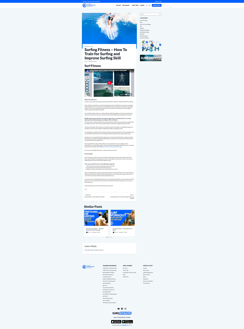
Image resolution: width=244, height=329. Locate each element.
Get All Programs (107, 283)
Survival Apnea (106, 300)
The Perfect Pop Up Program (109, 302)
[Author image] (87, 232)
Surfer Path (125, 270)
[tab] (106, 237)
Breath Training (143, 20)
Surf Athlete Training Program (110, 294)
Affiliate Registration (148, 272)
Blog (124, 274)
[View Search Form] (147, 5)
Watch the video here (91, 99)
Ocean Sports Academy (108, 287)
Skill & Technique (144, 36)
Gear (141, 22)
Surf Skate (105, 296)
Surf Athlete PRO (107, 292)
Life (141, 26)
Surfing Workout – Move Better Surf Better (95, 196)
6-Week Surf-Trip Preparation (110, 270)
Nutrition (142, 34)
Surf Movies (126, 276)
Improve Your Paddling (145, 24)
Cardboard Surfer (107, 276)
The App (118, 5)
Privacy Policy (146, 283)
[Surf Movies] (150, 58)
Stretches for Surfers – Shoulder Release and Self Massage (95, 229)
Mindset (142, 28)
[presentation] (96, 218)
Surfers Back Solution (108, 298)
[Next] (133, 223)
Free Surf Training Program (109, 281)
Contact (145, 268)
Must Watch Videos (89, 46)
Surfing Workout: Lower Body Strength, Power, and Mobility (122, 196)
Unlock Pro (156, 5)
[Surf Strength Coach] (88, 267)
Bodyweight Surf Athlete (108, 272)
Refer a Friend (146, 274)
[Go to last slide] (86, 223)
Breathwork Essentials (108, 274)
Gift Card (105, 285)
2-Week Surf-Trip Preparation (110, 268)
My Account (146, 270)
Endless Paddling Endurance (109, 279)
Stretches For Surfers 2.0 (108, 289)
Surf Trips (135, 5)
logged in (92, 250)
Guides (142, 5)
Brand (144, 276)
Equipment (145, 279)
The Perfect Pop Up (144, 38)
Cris (86, 61)
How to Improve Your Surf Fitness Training (112, 146)
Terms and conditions (148, 281)
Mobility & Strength (144, 30)
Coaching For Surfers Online (129, 272)
